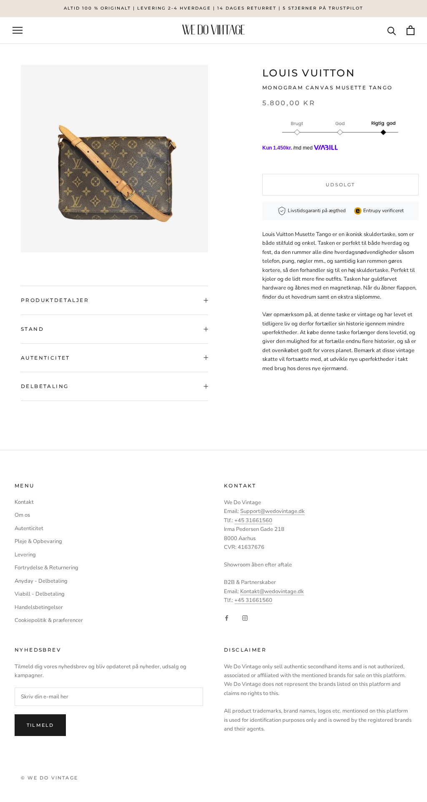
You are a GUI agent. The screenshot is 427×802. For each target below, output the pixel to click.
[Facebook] (226, 618)
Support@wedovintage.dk (272, 511)
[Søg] (391, 30)
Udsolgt (340, 185)
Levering (25, 554)
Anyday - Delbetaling (41, 581)
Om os (22, 515)
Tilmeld (40, 725)
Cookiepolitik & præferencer (49, 620)
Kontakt (24, 502)
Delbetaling (44, 386)
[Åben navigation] (18, 30)
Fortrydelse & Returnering (46, 567)
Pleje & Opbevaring (38, 541)
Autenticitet (45, 358)
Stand (32, 329)
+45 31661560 (253, 520)
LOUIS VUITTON (308, 73)
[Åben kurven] (410, 30)
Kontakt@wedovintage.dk (272, 591)
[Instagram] (245, 618)
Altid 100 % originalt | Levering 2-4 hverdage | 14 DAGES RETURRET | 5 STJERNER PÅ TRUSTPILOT (213, 8)
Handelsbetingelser (39, 607)
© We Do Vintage (49, 778)
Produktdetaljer (55, 300)
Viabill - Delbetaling (40, 594)
